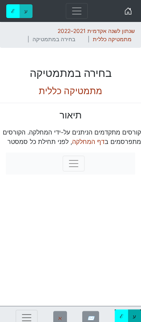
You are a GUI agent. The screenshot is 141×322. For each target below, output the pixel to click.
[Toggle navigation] (77, 11)
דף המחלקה (88, 142)
